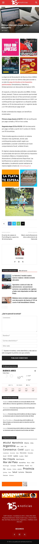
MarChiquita (20, 459)
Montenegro (6, 465)
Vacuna (28, 472)
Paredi (27, 465)
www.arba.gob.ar (25, 166)
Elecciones (23, 453)
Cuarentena (6, 453)
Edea (17, 453)
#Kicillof (7, 443)
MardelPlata (22, 462)
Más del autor (23, 270)
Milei (33, 462)
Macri (26, 456)
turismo (21, 472)
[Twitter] (14, 223)
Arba (31, 443)
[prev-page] (3, 307)
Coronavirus (9, 449)
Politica (14, 469)
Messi (28, 462)
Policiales (9, 469)
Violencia (11, 475)
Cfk (25, 446)
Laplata (15, 456)
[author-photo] (19, 255)
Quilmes (5, 472)
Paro (31, 465)
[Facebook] (10, 223)
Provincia (4, 22)
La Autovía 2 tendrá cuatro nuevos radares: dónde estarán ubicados (23, 278)
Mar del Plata (10, 462)
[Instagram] (19, 262)
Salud (14, 472)
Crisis (32, 450)
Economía (12, 453)
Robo (9, 472)
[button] (3, 2)
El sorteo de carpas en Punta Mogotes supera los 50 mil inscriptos (10, 237)
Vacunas (5, 475)
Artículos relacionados (10, 270)
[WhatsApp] (18, 223)
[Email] (23, 223)
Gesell (4, 456)
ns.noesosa (19, 258)
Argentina (9, 446)
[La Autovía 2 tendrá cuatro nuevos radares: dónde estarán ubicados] (6, 278)
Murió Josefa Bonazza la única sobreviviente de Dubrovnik (29, 237)
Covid (20, 450)
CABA (22, 446)
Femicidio (30, 453)
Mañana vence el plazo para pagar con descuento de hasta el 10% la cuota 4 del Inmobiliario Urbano (24, 300)
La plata (21, 456)
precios (20, 469)
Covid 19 (27, 450)
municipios (13, 465)
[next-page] (6, 307)
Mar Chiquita (9, 459)
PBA (4, 469)
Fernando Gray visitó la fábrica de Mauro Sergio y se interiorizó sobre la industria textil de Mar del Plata (18, 422)
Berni (18, 446)
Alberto (26, 443)
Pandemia (20, 465)
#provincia (17, 443)
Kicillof (10, 456)
